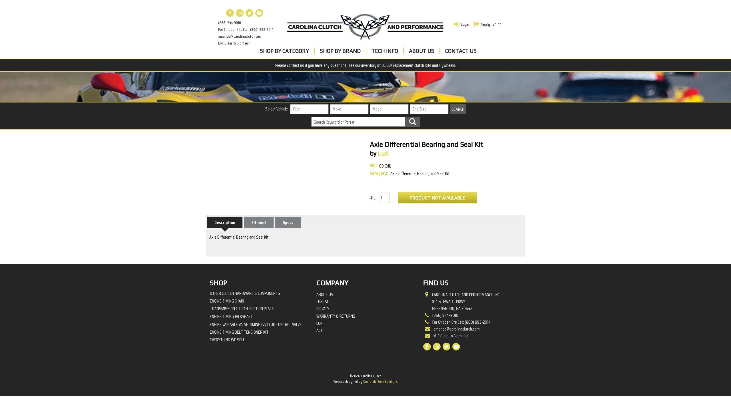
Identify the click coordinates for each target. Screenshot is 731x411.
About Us (421, 51)
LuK (319, 323)
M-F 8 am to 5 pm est (234, 43)
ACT (319, 330)
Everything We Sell (227, 339)
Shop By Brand (340, 51)
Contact (323, 301)
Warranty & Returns (335, 316)
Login (465, 24)
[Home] (365, 25)
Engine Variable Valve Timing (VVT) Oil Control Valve (256, 324)
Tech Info (384, 51)
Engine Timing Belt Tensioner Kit (239, 332)
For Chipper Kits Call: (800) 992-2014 (245, 29)
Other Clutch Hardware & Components (245, 293)
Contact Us (461, 51)
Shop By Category (284, 51)
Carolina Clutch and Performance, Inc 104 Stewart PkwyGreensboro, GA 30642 (465, 301)
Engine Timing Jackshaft (231, 316)
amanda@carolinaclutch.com (240, 36)
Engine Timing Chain (227, 301)
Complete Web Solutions (380, 381)
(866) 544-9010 (229, 22)
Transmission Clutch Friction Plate (242, 308)
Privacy (322, 309)
